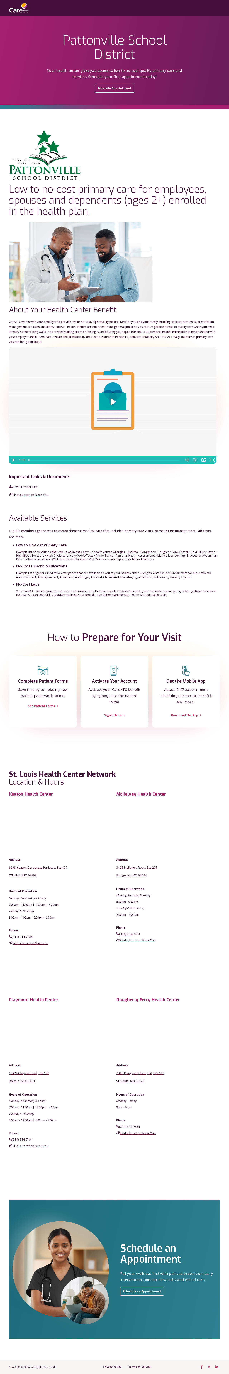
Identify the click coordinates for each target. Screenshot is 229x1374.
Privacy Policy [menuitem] (112, 1367)
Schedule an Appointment (142, 1291)
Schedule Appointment (114, 88)
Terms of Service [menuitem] (139, 1367)
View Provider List (24, 487)
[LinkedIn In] (216, 1367)
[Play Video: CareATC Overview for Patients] (112, 401)
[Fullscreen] (212, 460)
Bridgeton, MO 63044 (131, 875)
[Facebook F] (201, 1367)
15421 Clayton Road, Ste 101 (29, 1073)
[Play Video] (13, 460)
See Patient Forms (41, 706)
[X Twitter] (209, 1367)
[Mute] (186, 460)
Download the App (184, 715)
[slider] (104, 460)
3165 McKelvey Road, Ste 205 (136, 867)
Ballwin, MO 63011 (22, 1081)
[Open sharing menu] (203, 460)
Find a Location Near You (30, 495)
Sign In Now (113, 715)
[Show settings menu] (195, 460)
